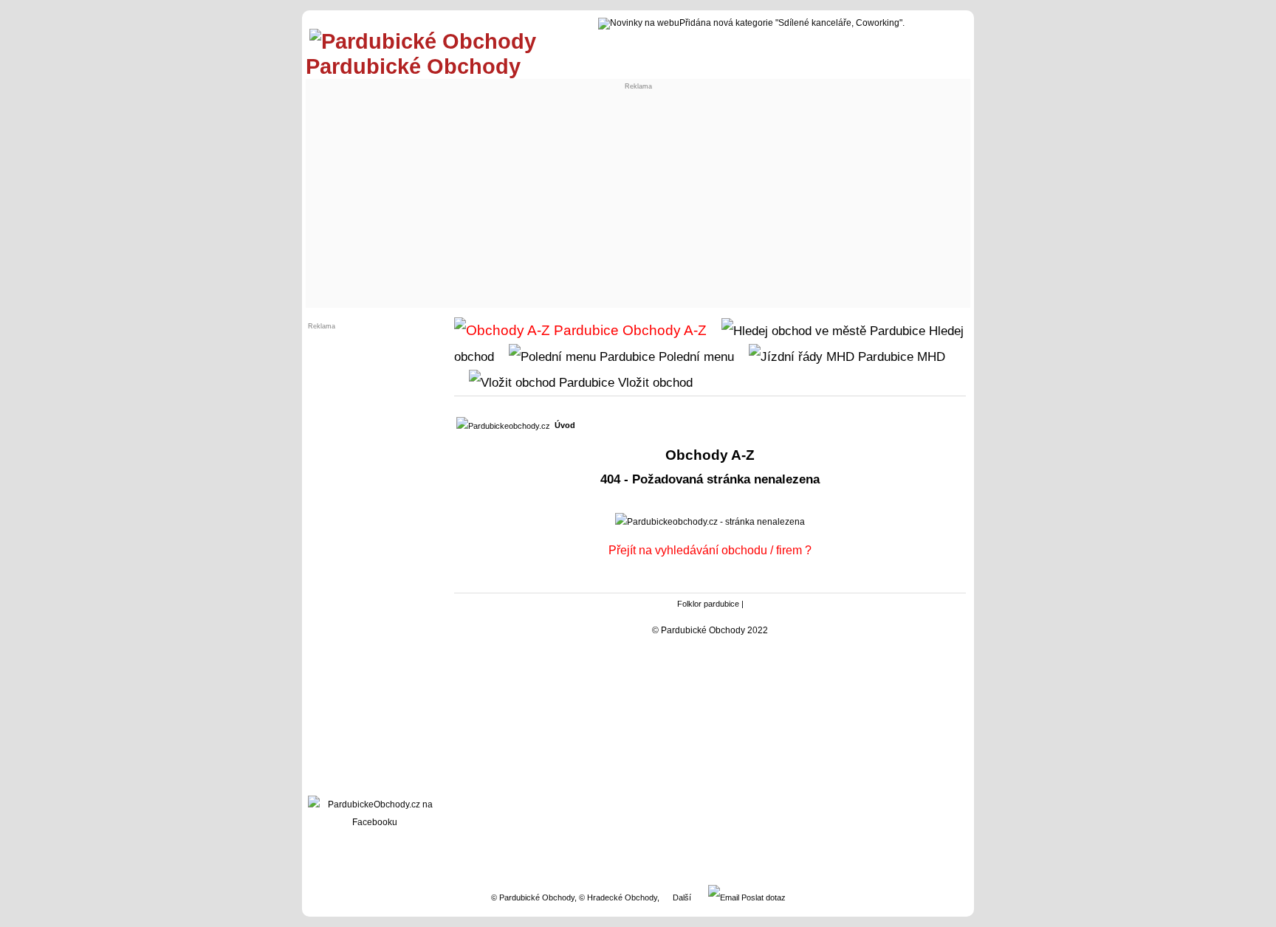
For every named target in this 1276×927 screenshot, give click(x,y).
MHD (929, 356)
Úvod (565, 425)
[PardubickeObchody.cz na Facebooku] (374, 822)
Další (682, 897)
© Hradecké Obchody (618, 897)
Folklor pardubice (708, 603)
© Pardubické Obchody (532, 897)
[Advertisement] (638, 193)
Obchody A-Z (663, 330)
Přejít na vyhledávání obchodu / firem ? (710, 550)
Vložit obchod (653, 382)
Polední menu (694, 356)
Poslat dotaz (762, 897)
